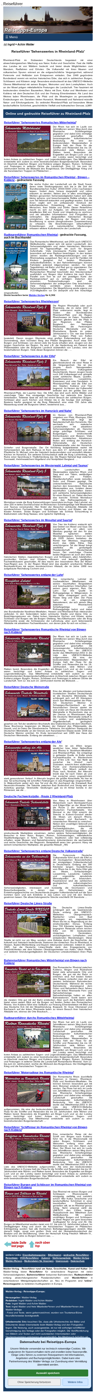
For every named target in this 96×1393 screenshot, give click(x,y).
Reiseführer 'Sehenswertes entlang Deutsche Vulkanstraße (43, 851)
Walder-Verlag (37, 295)
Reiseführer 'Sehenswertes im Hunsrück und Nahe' (38, 411)
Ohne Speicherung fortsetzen (34, 1382)
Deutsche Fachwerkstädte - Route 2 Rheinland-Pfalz (38, 796)
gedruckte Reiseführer (76, 1255)
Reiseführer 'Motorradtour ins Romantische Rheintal (38, 1072)
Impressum (62, 1261)
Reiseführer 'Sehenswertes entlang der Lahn (33, 575)
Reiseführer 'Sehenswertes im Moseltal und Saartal (38, 520)
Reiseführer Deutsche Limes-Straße (28, 903)
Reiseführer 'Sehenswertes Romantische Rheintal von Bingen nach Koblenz (45, 631)
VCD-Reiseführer (29, 1258)
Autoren (45, 1258)
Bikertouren (54, 1255)
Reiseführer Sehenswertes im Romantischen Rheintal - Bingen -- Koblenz (46, 179)
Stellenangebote (61, 1258)
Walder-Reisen (14, 1261)
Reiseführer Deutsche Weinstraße (26, 687)
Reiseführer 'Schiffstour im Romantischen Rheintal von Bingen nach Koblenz (45, 1129)
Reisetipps (12, 1258)
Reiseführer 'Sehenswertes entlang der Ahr (33, 741)
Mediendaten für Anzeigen (39, 1261)
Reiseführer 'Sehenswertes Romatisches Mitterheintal (40, 122)
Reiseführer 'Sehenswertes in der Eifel (29, 356)
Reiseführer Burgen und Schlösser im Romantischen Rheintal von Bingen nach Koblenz (47, 1186)
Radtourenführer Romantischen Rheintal (31, 234)
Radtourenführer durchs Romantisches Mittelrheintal (39, 1018)
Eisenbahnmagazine (34, 1255)
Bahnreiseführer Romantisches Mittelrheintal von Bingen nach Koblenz (45, 962)
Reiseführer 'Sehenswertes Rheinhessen (31, 301)
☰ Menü (11, 37)
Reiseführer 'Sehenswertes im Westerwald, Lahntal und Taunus (46, 465)
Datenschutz (78, 1261)
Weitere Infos (75, 1382)
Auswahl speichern (48, 1373)
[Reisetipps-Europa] (48, 20)
